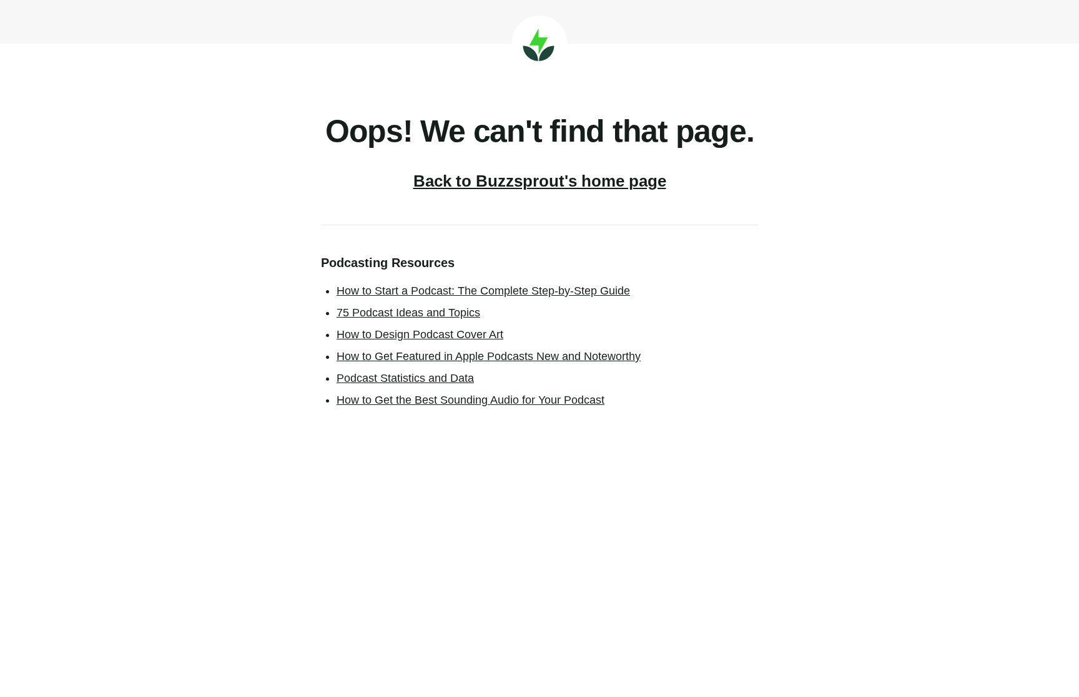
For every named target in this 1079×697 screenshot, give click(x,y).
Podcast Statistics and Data (405, 378)
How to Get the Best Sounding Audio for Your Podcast (470, 400)
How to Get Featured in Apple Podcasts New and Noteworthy (489, 356)
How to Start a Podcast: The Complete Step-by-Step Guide (483, 291)
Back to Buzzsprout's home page (539, 181)
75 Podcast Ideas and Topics (408, 312)
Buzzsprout (539, 44)
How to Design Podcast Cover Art (420, 334)
